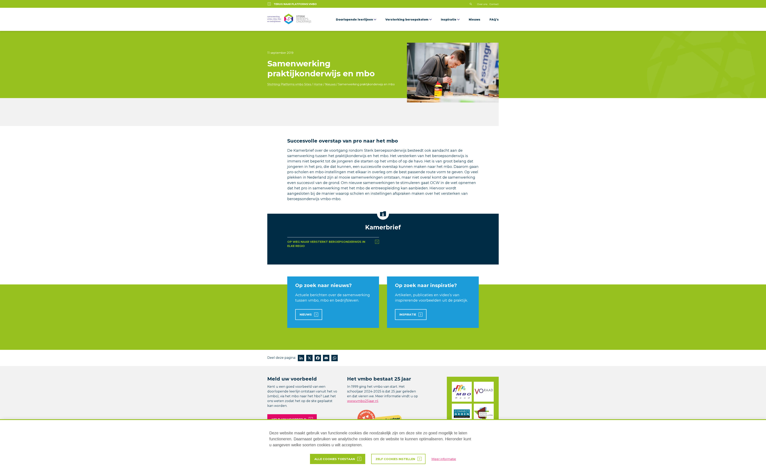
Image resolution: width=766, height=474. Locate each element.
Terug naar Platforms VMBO (295, 4)
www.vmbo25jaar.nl (362, 401)
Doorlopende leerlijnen (354, 19)
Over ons (482, 4)
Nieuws (474, 19)
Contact (494, 4)
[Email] (326, 358)
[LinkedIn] (301, 358)
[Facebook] (318, 358)
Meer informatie (443, 459)
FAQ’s (494, 19)
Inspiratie (448, 19)
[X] (309, 358)
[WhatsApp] (334, 358)
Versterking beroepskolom (406, 19)
